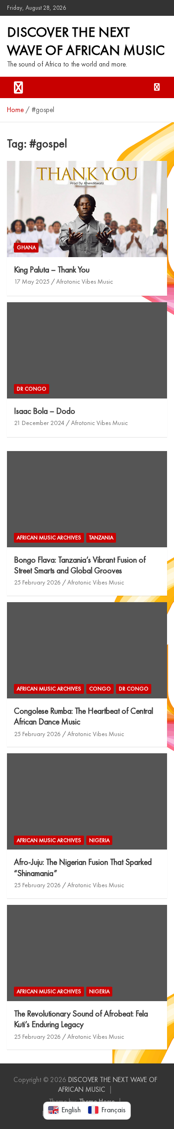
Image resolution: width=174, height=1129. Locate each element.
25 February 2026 (37, 582)
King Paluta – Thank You (52, 269)
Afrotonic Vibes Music (84, 281)
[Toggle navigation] (18, 87)
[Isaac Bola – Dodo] (87, 350)
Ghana (26, 247)
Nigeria (99, 840)
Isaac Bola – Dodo (44, 410)
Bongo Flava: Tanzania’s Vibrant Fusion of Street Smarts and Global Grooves (80, 565)
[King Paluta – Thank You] (87, 208)
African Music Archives (49, 537)
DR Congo (31, 388)
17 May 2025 (32, 281)
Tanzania (101, 537)
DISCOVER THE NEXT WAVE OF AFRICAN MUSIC (86, 41)
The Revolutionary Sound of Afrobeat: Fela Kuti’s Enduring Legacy (81, 1018)
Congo (100, 688)
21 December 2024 (39, 422)
